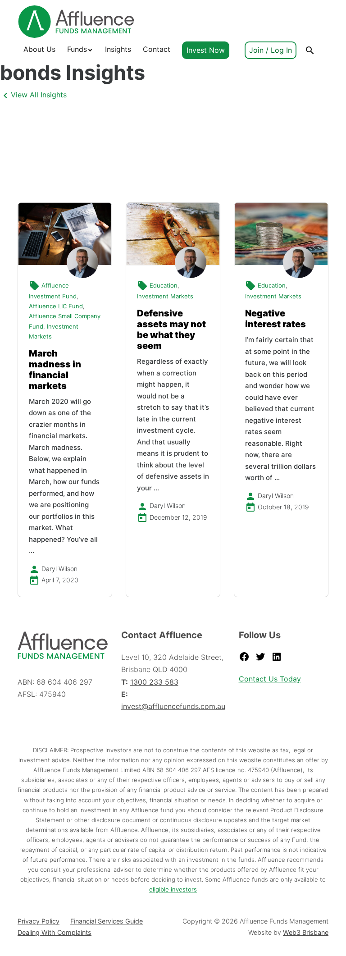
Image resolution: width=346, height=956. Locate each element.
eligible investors (173, 889)
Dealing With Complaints (54, 932)
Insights (118, 49)
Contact (156, 49)
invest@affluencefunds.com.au (173, 706)
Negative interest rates (275, 318)
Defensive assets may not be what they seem (171, 329)
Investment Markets (165, 296)
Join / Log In (270, 50)
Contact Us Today (270, 678)
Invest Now (206, 50)
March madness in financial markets (55, 369)
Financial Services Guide (106, 921)
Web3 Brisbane (305, 932)
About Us (39, 49)
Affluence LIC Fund (56, 306)
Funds (77, 49)
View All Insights (39, 94)
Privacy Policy (38, 921)
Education (164, 285)
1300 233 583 (154, 681)
